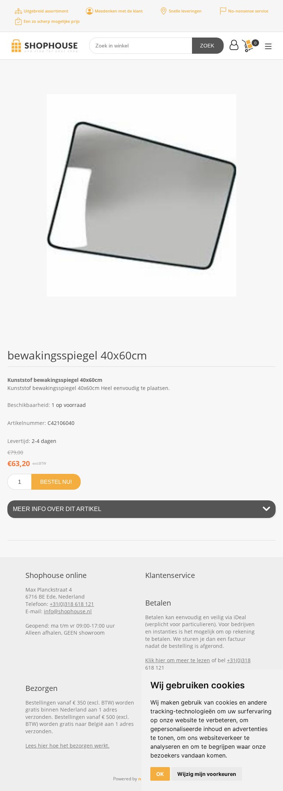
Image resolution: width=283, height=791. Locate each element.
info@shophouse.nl (68, 611)
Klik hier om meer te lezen (177, 660)
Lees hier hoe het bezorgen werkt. (67, 745)
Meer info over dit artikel (57, 509)
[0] (247, 45)
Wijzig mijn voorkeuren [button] (206, 774)
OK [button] (160, 774)
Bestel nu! (56, 482)
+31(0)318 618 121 (72, 603)
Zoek (207, 46)
